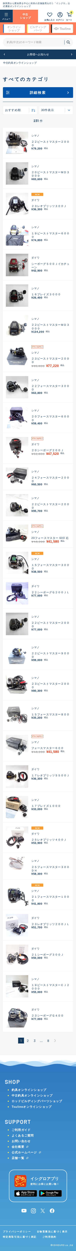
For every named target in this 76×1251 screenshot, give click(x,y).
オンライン (14, 28)
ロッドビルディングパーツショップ (37, 1101)
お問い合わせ (21, 1141)
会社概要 (18, 1146)
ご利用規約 (49, 1236)
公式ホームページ (24, 1152)
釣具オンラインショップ (29, 1089)
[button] (4, 54)
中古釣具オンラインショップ (20, 62)
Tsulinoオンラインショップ (32, 1106)
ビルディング (38, 28)
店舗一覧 (18, 1158)
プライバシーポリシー (17, 1231)
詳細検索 (38, 93)
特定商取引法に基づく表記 (20, 1236)
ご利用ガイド (21, 1129)
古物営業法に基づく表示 (52, 1231)
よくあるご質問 (23, 1135)
